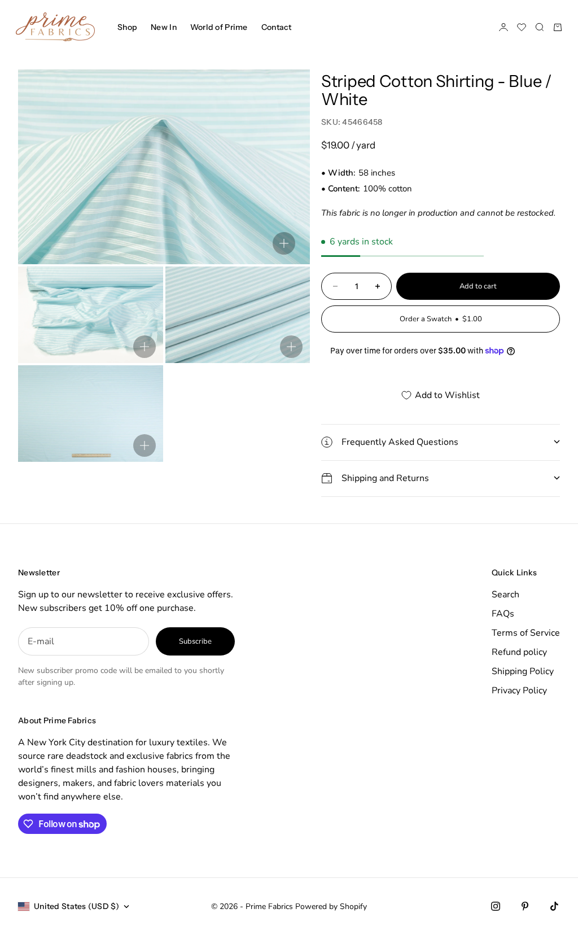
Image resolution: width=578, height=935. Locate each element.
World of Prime (219, 27)
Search (505, 594)
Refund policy (519, 652)
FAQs (503, 614)
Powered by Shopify (331, 906)
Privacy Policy (519, 690)
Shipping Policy (523, 671)
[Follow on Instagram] (495, 906)
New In (164, 27)
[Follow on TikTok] (554, 906)
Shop (127, 27)
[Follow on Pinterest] (525, 906)
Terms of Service (526, 633)
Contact (276, 27)
